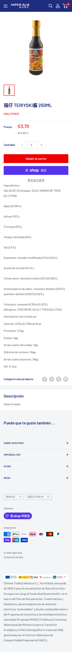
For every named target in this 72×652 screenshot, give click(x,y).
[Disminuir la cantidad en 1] (22, 145)
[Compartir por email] (65, 379)
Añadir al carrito (36, 158)
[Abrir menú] (5, 6)
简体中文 (10, 496)
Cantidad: (10, 144)
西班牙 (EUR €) (35, 496)
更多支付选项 (36, 180)
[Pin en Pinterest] (51, 379)
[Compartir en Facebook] (44, 379)
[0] (65, 6)
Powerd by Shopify (13, 557)
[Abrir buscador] (51, 6)
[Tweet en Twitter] (58, 379)
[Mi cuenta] (58, 6)
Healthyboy (11, 113)
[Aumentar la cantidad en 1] (41, 145)
